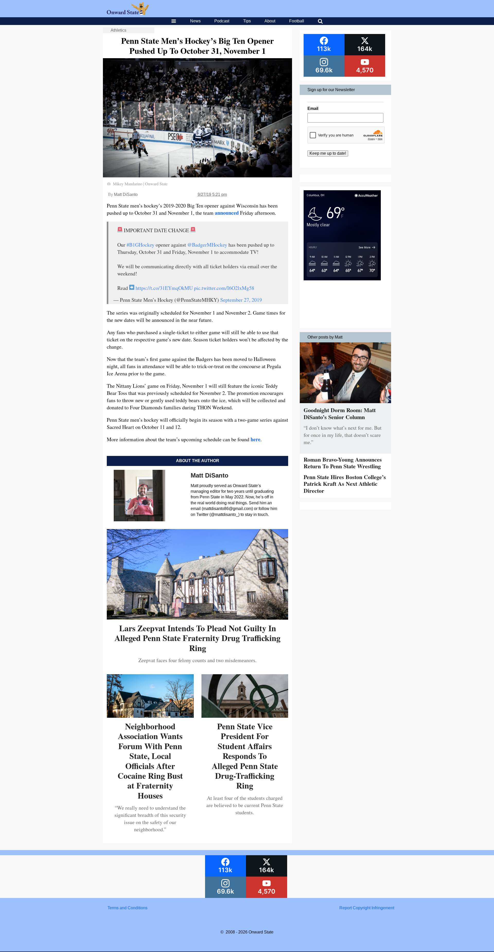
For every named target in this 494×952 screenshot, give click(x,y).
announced (227, 213)
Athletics (118, 30)
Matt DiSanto (126, 194)
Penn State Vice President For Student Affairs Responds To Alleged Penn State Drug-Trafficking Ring (245, 755)
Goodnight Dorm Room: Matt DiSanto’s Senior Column (340, 413)
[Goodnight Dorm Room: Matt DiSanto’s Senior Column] (345, 404)
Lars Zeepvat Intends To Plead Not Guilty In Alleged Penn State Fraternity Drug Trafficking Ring (197, 638)
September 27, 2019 (241, 299)
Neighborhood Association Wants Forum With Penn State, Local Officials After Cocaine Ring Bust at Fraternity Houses (150, 760)
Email (312, 108)
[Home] (128, 13)
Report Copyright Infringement (366, 908)
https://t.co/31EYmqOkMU (164, 287)
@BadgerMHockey (207, 244)
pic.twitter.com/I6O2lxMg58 (224, 287)
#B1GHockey (140, 244)
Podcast (221, 21)
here (255, 439)
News (195, 21)
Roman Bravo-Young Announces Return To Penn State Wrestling (343, 462)
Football (296, 21)
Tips (247, 21)
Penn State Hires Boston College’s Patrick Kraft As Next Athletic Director (345, 484)
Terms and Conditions (127, 908)
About (269, 21)
